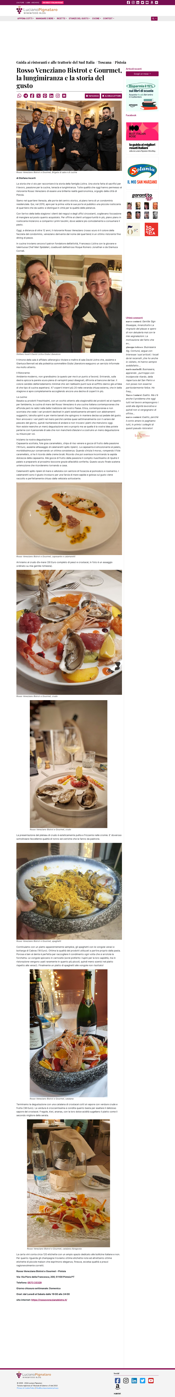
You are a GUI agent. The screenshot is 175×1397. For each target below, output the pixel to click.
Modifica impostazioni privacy (47, 1388)
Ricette (61, 18)
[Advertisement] (87, 40)
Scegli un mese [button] (141, 74)
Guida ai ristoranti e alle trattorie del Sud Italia (55, 62)
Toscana (104, 62)
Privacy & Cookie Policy (26, 1388)
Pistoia (120, 62)
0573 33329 (35, 1282)
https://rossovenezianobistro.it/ (49, 1300)
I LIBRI (27, 3)
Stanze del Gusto (79, 18)
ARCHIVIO (35, 3)
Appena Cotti (24, 18)
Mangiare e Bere (44, 18)
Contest (108, 18)
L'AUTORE (20, 3)
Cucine (95, 18)
